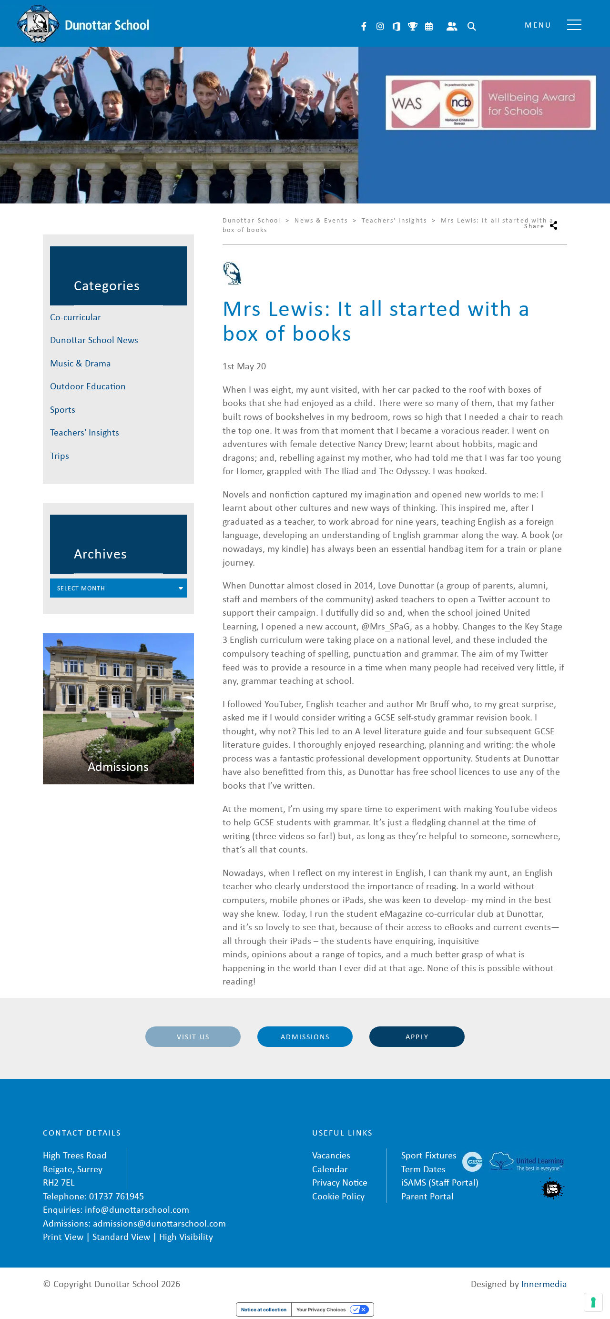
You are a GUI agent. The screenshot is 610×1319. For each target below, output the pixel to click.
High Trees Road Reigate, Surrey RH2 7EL (75, 1168)
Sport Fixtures (429, 1154)
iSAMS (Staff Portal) (439, 1182)
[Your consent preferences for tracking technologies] (593, 1302)
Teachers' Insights (84, 432)
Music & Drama (80, 362)
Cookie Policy (338, 1195)
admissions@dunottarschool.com (159, 1223)
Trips (59, 455)
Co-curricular (75, 316)
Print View (63, 1236)
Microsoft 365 (396, 26)
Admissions (305, 1036)
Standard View (121, 1236)
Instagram (380, 26)
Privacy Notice (339, 1182)
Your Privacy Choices (321, 1309)
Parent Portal (452, 26)
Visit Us (193, 1036)
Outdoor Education (88, 385)
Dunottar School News (94, 339)
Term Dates (423, 1168)
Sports (62, 409)
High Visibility (186, 1236)
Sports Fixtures (413, 26)
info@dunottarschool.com (137, 1209)
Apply (417, 1036)
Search (472, 26)
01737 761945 (116, 1195)
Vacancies (331, 1154)
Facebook (364, 26)
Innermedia (544, 1283)
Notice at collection (263, 1309)
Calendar (429, 26)
